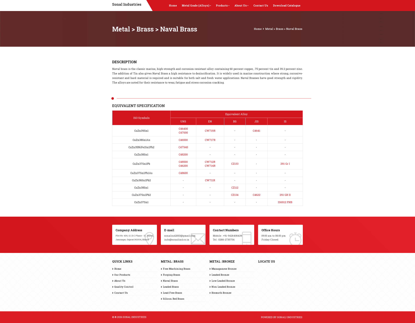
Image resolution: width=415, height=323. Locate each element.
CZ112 (234, 187)
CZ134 (234, 195)
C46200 (183, 165)
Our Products (122, 274)
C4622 (256, 195)
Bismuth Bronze (221, 292)
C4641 (256, 130)
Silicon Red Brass (173, 298)
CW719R (210, 130)
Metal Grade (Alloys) (195, 5)
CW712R (210, 161)
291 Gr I (285, 163)
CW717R (210, 140)
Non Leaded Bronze (223, 286)
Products (222, 5)
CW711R (210, 180)
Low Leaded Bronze (223, 280)
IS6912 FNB (285, 202)
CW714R (210, 165)
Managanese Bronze (224, 268)
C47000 (183, 132)
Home (173, 5)
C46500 (183, 140)
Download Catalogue (286, 5)
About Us (240, 5)
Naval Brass (170, 280)
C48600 (183, 173)
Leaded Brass (171, 286)
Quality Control (123, 286)
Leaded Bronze (220, 274)
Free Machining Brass (176, 268)
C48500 (183, 161)
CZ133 (234, 163)
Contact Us (260, 5)
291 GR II (285, 195)
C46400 (183, 128)
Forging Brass (171, 274)
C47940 (183, 147)
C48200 (183, 154)
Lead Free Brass (172, 292)
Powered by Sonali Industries (281, 317)
